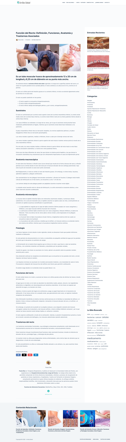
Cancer (89, 119)
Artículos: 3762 (48, 394)
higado (89, 330)
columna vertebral (91, 323)
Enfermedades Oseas (93, 180)
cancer (98, 317)
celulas (105, 317)
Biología (89, 117)
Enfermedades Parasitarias (95, 182)
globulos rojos (107, 328)
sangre (95, 348)
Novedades (90, 241)
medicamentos (92, 341)
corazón (100, 323)
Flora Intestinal (91, 209)
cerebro (90, 320)
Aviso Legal (96, 439)
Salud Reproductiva (93, 262)
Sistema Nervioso (92, 274)
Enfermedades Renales (94, 188)
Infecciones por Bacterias (94, 227)
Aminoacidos (91, 102)
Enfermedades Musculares (95, 176)
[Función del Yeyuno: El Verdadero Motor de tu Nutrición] (98, 61)
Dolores (89, 131)
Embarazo (90, 137)
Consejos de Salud (92, 125)
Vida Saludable (91, 303)
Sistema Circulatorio (93, 268)
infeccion (90, 333)
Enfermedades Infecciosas (95, 172)
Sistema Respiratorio (93, 278)
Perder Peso (90, 245)
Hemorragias (91, 219)
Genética (89, 213)
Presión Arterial (91, 247)
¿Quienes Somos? (99, 2)
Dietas (78, 2)
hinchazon (94, 330)
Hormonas (90, 223)
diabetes (94, 325)
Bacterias (90, 115)
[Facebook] (18, 355)
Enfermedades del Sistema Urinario (97, 155)
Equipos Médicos (92, 196)
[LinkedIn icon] (48, 391)
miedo (95, 344)
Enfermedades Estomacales (95, 160)
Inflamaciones (91, 233)
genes (101, 328)
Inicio (63, 2)
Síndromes (90, 264)
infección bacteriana (91, 335)
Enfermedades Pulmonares (95, 184)
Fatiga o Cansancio (92, 202)
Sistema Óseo (91, 276)
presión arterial (90, 346)
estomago (90, 328)
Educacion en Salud (93, 133)
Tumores (89, 301)
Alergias (89, 100)
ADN (88, 314)
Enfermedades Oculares (94, 178)
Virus (88, 305)
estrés (94, 328)
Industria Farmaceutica (94, 225)
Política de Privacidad (85, 439)
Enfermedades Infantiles (94, 170)
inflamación (101, 335)
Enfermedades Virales (93, 194)
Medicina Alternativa (93, 235)
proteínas (97, 346)
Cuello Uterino (91, 127)
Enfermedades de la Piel (94, 145)
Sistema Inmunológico (93, 272)
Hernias (89, 221)
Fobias (89, 211)
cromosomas (106, 323)
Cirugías (89, 123)
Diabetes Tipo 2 (90, 2)
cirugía (95, 320)
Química (89, 256)
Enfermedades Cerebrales (95, 143)
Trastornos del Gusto (93, 290)
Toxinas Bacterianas (93, 286)
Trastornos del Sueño (93, 292)
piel (105, 344)
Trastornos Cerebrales (93, 288)
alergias (92, 314)
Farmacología (91, 200)
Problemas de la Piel (93, 249)
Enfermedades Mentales (94, 174)
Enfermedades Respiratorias (95, 190)
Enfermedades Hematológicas (96, 166)
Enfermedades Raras (93, 186)
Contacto (107, 2)
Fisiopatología (91, 207)
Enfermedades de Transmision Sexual (98, 147)
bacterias (91, 317)
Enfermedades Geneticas (94, 164)
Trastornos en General (93, 294)
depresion (89, 325)
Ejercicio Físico (91, 135)
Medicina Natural (92, 237)
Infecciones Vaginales (93, 231)
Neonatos (90, 239)
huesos (106, 330)
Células (89, 121)
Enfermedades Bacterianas (95, 139)
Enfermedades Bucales (94, 141)
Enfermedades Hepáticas (94, 168)
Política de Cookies (105, 439)
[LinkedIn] (35, 355)
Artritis (89, 113)
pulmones (104, 346)
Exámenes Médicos (93, 198)
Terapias (89, 284)
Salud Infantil (91, 260)
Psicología (90, 254)
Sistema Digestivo (36, 39)
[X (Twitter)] (24, 355)
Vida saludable (70, 2)
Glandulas (90, 215)
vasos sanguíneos (102, 348)
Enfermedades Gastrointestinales (97, 162)
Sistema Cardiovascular (94, 266)
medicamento (94, 338)
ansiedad (96, 314)
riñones (89, 348)
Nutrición (83, 2)
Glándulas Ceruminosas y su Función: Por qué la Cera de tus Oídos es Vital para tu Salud (98, 88)
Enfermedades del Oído (94, 151)
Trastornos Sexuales (93, 299)
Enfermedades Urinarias (94, 192)
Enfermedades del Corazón (95, 149)
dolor (99, 325)
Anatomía (90, 104)
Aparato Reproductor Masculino (96, 110)
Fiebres (89, 205)
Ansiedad (90, 106)
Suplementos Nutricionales (95, 280)
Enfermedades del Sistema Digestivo (98, 153)
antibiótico (102, 314)
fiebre (98, 328)
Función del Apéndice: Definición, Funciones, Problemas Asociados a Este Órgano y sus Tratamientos (28, 430)
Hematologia (91, 217)
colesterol (100, 320)
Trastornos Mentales (93, 297)
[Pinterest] (30, 355)
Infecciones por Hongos (94, 229)
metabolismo (90, 343)
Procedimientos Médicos (94, 252)
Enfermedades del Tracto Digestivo (97, 157)
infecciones (98, 333)
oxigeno (102, 343)
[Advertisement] (63, 16)
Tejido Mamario (91, 282)
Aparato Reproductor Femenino (96, 108)
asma (106, 314)
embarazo (105, 325)
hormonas (100, 330)
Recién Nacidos (91, 258)
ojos (99, 343)
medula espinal (102, 341)
